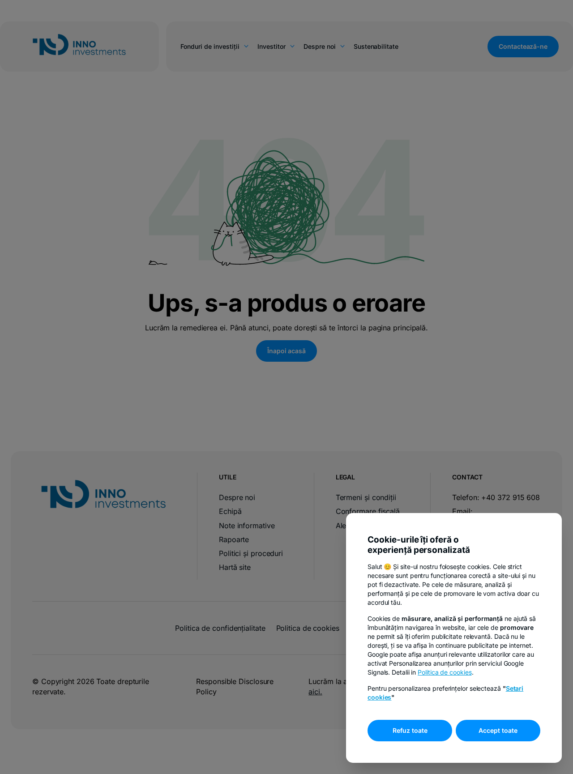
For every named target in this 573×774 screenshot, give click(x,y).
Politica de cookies (444, 672)
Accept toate (498, 730)
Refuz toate (410, 730)
